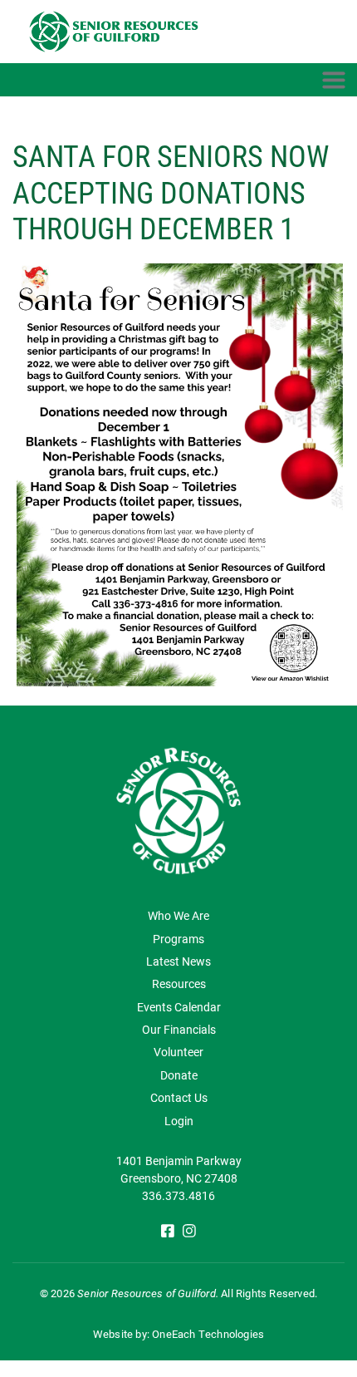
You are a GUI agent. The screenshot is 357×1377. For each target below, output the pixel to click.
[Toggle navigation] (334, 79)
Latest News (178, 961)
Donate (179, 1075)
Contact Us (179, 1097)
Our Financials (179, 1029)
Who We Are (178, 915)
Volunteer (178, 1052)
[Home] (118, 32)
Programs (178, 939)
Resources (179, 983)
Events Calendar (179, 1007)
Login (178, 1121)
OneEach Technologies (208, 1333)
